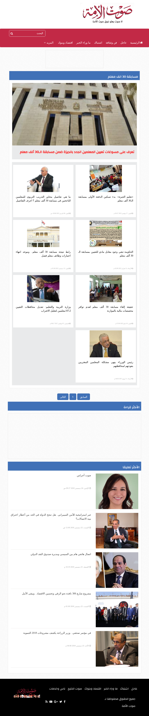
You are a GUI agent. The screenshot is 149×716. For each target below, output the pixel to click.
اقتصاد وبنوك (65, 42)
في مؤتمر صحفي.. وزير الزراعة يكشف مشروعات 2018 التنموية (57, 633)
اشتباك (98, 42)
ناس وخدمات (57, 688)
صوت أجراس (84, 475)
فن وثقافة (111, 42)
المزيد (49, 42)
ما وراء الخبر (83, 42)
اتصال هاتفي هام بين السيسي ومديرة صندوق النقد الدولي (61, 554)
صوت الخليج (75, 688)
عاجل (123, 42)
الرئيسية (135, 42)
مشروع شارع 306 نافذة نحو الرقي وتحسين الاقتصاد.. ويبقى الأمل (56, 593)
